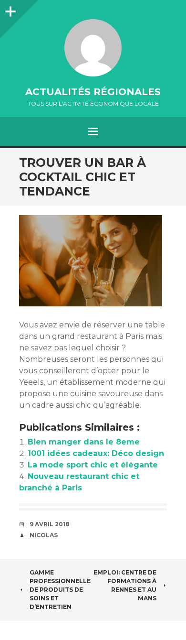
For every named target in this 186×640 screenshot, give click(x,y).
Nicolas (44, 535)
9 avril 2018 (50, 524)
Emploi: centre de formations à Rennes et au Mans (124, 585)
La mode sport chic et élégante (93, 464)
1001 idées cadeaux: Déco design (96, 453)
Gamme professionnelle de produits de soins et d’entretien (60, 589)
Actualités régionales (93, 92)
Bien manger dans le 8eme (84, 441)
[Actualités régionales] (93, 47)
